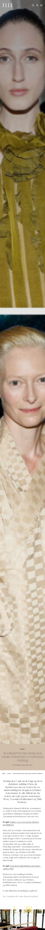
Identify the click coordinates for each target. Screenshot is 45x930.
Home (3, 773)
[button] (39, 909)
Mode (22, 749)
